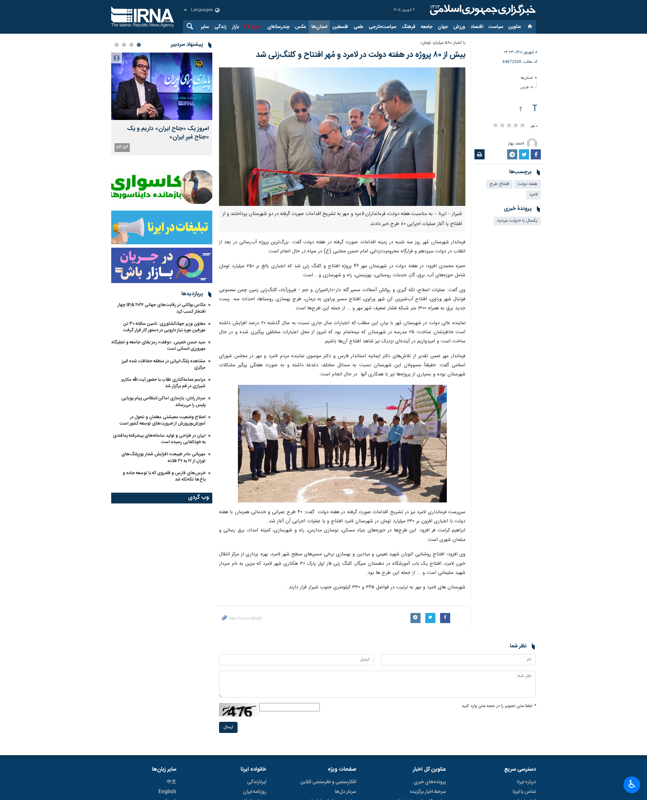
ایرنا (482, 10)
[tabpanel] (161, 104)
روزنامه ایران (254, 792)
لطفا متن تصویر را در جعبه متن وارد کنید (499, 706)
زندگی (220, 27)
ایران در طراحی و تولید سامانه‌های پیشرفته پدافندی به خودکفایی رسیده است (159, 439)
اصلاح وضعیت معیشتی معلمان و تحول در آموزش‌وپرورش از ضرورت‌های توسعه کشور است (163, 420)
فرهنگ (408, 27)
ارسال (228, 727)
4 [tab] (117, 45)
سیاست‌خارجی (382, 27)
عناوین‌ (515, 27)
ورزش (459, 27)
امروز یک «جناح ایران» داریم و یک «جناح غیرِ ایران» (168, 133)
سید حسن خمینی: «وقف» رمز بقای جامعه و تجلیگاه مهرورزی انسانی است (158, 345)
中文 (171, 782)
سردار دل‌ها (345, 792)
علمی (358, 27)
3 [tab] (124, 45)
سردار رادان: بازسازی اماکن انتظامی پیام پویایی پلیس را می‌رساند (163, 401)
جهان (443, 27)
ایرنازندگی (256, 782)
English (167, 792)
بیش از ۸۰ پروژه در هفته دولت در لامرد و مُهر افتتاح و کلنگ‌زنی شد (360, 55)
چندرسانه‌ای (278, 27)
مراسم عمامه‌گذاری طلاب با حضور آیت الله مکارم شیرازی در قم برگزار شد (163, 383)
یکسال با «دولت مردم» (517, 220)
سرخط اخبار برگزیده (428, 792)
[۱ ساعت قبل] (161, 86)
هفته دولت (527, 184)
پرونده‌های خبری (429, 782)
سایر (205, 27)
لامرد (533, 194)
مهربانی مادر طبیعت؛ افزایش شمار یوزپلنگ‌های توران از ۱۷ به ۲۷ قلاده (163, 457)
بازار (235, 27)
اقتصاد (476, 27)
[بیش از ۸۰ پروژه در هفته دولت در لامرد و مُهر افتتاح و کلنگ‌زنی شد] (342, 136)
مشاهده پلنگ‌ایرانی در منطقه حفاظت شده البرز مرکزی (164, 364)
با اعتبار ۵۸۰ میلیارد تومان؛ (442, 43)
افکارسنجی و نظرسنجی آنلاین (328, 782)
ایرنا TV (250, 27)
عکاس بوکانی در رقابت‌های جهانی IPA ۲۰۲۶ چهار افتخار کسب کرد (162, 308)
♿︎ (632, 784)
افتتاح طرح (499, 184)
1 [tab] (139, 45)
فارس (524, 87)
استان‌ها (319, 27)
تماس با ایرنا (524, 792)
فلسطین (340, 27)
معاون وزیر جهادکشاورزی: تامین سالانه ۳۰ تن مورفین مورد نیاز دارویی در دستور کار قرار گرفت (164, 327)
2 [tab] (131, 45)
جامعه (426, 27)
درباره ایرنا (526, 782)
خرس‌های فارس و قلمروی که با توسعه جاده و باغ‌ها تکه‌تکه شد (164, 476)
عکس (300, 27)
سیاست (496, 27)
